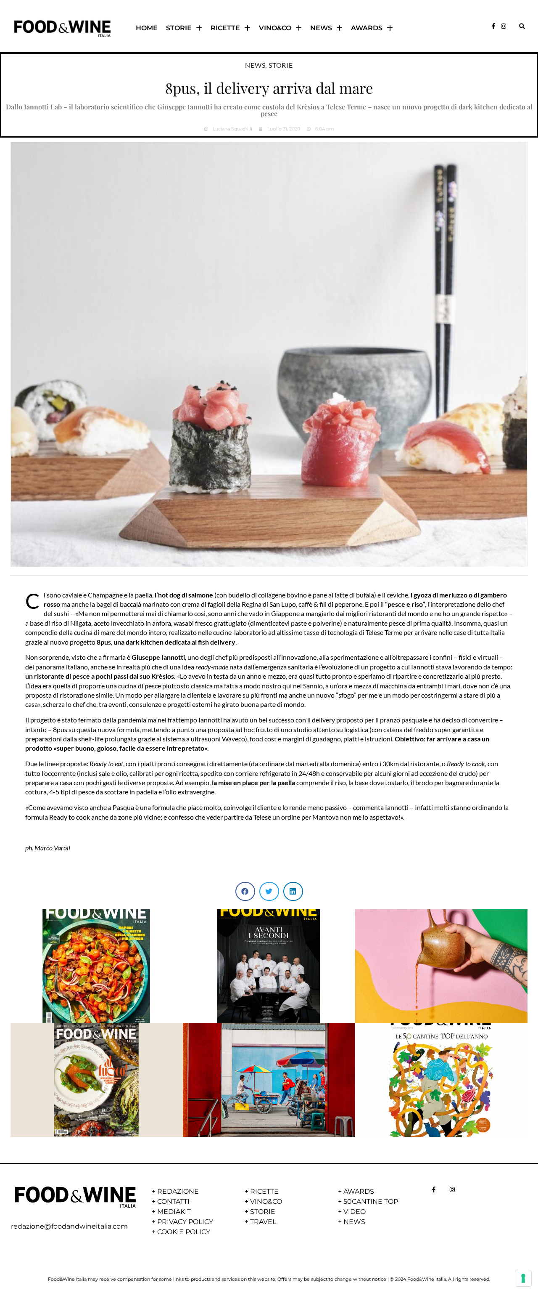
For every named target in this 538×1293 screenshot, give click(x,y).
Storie (281, 65)
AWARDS (366, 28)
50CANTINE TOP (370, 1201)
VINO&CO (275, 28)
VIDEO (354, 1212)
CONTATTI (173, 1201)
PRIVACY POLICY (185, 1222)
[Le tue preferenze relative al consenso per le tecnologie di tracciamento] (523, 1278)
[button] (522, 26)
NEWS (321, 28)
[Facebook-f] (493, 26)
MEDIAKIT (174, 1212)
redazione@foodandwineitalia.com (69, 1226)
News (255, 65)
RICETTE (225, 28)
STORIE (179, 28)
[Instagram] (503, 26)
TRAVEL (263, 1222)
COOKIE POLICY (183, 1232)
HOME (147, 28)
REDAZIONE (178, 1191)
